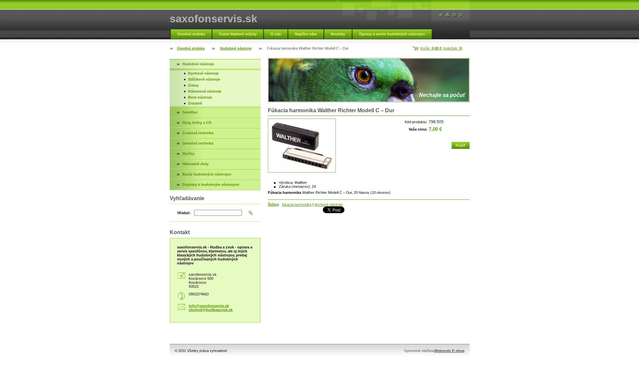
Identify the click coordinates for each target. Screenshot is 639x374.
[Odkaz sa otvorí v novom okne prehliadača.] (302, 146)
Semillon (190, 112)
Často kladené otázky (238, 34)
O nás (276, 34)
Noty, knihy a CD (196, 123)
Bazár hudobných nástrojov (206, 174)
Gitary (193, 85)
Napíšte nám (306, 34)
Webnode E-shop (449, 351)
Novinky (338, 34)
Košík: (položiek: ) (441, 48)
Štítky (273, 204)
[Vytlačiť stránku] (454, 15)
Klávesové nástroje (204, 91)
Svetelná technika (197, 143)
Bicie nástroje (200, 97)
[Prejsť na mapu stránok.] (448, 15)
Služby (188, 154)
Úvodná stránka (191, 34)
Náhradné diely (195, 164)
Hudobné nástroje (236, 48)
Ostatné (195, 103)
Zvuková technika (197, 133)
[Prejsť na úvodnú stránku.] (441, 15)
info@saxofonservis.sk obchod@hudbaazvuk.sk (211, 308)
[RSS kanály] (461, 15)
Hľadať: (184, 213)
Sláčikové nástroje (204, 79)
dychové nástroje (328, 204)
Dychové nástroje (203, 73)
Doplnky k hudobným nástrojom (210, 185)
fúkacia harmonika (297, 204)
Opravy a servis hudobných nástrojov (392, 34)
